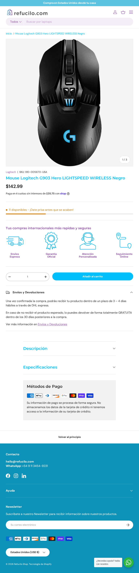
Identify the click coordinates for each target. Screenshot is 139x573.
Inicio (9, 33)
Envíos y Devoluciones (52, 324)
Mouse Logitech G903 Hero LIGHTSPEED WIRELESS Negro (50, 33)
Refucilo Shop (21, 564)
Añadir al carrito (93, 276)
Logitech (11, 172)
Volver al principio (69, 437)
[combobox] (69, 22)
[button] (123, 12)
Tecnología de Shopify (40, 564)
